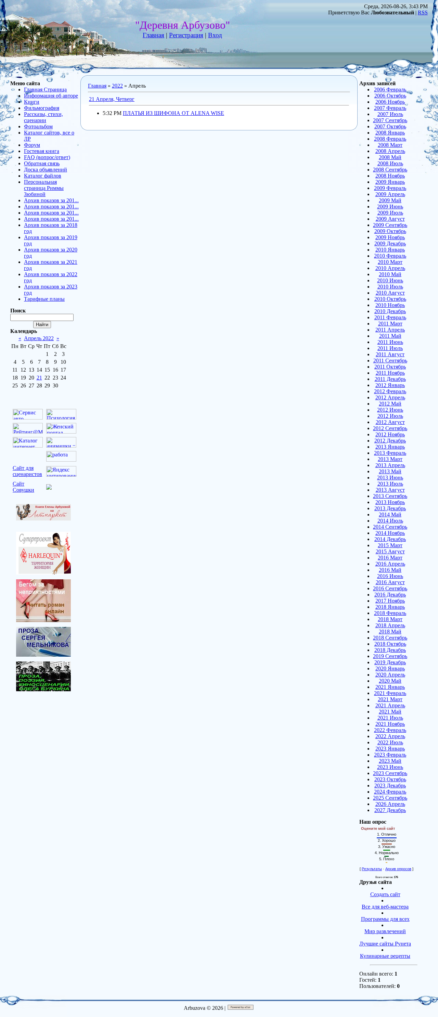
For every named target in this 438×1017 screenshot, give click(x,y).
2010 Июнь (390, 280)
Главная (153, 35)
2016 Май (390, 570)
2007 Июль (390, 114)
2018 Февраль (390, 613)
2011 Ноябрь (390, 373)
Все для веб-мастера (385, 907)
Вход (215, 35)
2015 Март (390, 545)
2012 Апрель (390, 397)
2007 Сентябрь (390, 120)
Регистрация (186, 35)
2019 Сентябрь (390, 656)
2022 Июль (390, 742)
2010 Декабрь (390, 311)
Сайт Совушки (23, 487)
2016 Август (390, 582)
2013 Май (390, 471)
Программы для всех (385, 919)
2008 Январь (390, 133)
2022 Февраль (390, 730)
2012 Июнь (390, 410)
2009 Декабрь (390, 243)
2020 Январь (390, 668)
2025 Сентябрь (390, 798)
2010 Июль (390, 286)
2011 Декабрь (390, 379)
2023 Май (390, 761)
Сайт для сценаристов (27, 471)
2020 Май (390, 681)
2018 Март (390, 619)
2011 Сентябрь (390, 360)
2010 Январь (390, 250)
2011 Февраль (390, 317)
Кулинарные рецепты (385, 956)
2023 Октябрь (390, 779)
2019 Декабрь (390, 662)
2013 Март (390, 459)
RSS (423, 12)
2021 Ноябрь (390, 724)
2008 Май (390, 157)
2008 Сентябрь (390, 169)
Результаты (372, 869)
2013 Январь (390, 447)
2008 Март (390, 145)
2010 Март (390, 262)
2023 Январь (390, 748)
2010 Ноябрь (390, 305)
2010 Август (390, 293)
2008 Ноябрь (390, 176)
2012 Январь (390, 385)
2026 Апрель (390, 804)
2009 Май (390, 200)
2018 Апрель (390, 625)
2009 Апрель (390, 194)
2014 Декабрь (390, 539)
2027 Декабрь (390, 810)
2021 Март (390, 699)
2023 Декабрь (390, 785)
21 (39, 378)
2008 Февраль (390, 139)
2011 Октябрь (390, 367)
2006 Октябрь (390, 96)
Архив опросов (398, 869)
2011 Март (390, 323)
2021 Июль (390, 718)
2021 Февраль (390, 693)
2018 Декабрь (390, 650)
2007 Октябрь (390, 126)
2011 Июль (390, 348)
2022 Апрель (390, 736)
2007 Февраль (390, 108)
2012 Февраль (390, 391)
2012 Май (390, 404)
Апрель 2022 (39, 338)
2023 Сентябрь (390, 773)
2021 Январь (390, 687)
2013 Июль (390, 484)
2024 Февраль (390, 792)
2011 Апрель (390, 330)
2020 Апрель (390, 675)
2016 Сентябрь (390, 588)
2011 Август (390, 354)
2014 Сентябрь (390, 527)
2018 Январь (390, 607)
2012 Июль (390, 416)
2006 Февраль (390, 89)
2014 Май (390, 514)
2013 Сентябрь (390, 496)
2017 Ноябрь (390, 601)
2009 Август (390, 219)
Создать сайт (385, 894)
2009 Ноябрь (390, 237)
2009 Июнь (390, 206)
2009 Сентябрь (390, 225)
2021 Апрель (390, 705)
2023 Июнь (390, 767)
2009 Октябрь (390, 231)
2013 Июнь (390, 477)
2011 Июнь (390, 342)
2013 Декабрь (390, 508)
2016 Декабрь (390, 594)
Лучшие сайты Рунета (385, 944)
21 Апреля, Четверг (111, 99)
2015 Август (390, 551)
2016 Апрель (390, 564)
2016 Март (390, 558)
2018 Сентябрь (390, 638)
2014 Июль (390, 521)
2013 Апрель (390, 465)
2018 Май (390, 631)
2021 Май (390, 712)
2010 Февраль (390, 256)
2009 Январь (390, 182)
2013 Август (390, 490)
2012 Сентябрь (390, 428)
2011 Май (390, 336)
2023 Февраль (390, 755)
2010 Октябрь (390, 299)
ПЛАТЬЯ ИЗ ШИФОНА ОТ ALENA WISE (173, 113)
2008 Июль (390, 163)
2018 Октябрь (390, 644)
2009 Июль (390, 213)
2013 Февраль (390, 453)
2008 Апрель (390, 151)
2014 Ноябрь (390, 533)
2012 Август (390, 422)
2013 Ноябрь (390, 502)
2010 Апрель (390, 268)
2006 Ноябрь (390, 102)
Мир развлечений (385, 931)
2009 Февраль (390, 188)
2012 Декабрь (390, 440)
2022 (117, 86)
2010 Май (390, 274)
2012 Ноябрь (390, 434)
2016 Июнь (390, 576)
